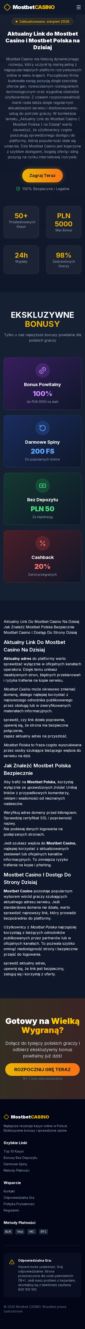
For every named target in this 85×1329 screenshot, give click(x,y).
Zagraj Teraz (42, 175)
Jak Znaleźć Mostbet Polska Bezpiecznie (39, 627)
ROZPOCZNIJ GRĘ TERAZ (42, 1069)
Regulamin (11, 1210)
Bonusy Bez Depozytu (20, 1158)
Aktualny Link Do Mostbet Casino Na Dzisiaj (41, 621)
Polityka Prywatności (19, 1204)
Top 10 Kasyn (14, 1151)
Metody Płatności (16, 1170)
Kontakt (9, 1191)
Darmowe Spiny (15, 1164)
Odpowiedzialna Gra (19, 1197)
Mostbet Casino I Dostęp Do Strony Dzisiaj (40, 632)
